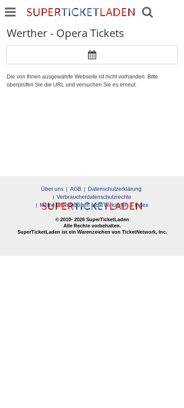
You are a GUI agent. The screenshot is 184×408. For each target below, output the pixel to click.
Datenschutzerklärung (115, 189)
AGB (75, 189)
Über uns (52, 189)
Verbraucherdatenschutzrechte (94, 197)
